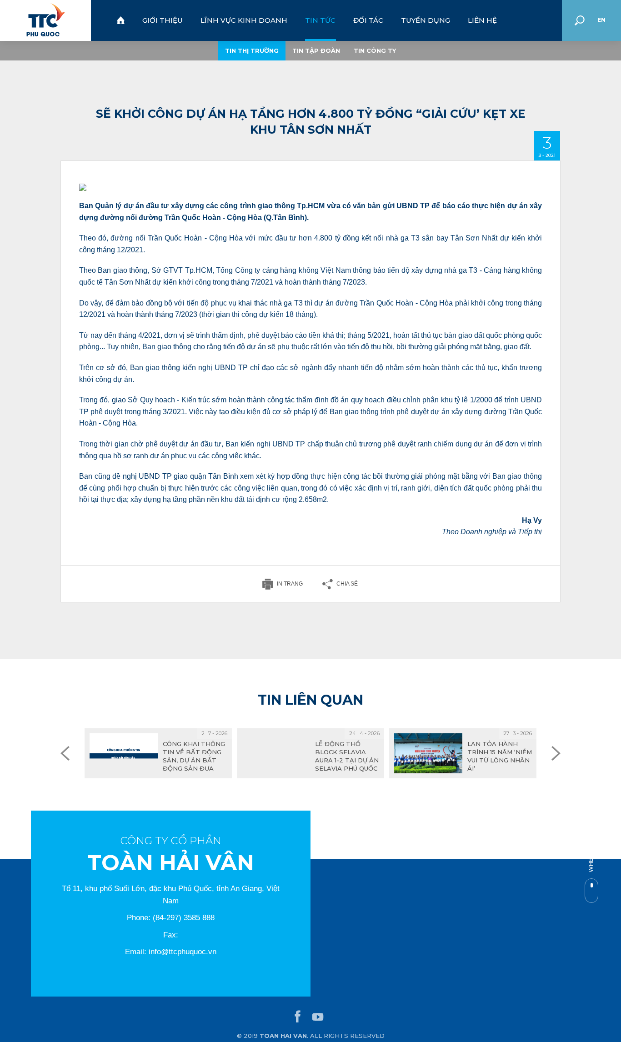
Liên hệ (482, 20)
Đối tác (368, 20)
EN (601, 19)
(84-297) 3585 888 (184, 917)
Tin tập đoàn (316, 50)
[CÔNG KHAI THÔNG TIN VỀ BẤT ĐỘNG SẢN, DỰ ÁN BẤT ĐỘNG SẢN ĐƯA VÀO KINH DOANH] (158, 753)
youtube (317, 1017)
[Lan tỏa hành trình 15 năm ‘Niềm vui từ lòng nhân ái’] (462, 753)
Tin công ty (375, 50)
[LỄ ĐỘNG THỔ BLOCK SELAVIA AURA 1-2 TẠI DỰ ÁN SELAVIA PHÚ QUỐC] (310, 753)
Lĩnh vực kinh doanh (243, 20)
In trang (290, 584)
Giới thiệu (162, 20)
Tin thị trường (252, 50)
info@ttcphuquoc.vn (182, 951)
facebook (297, 1017)
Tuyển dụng (425, 20)
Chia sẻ (347, 584)
